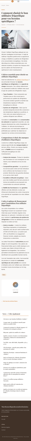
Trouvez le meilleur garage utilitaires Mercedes (13, 380)
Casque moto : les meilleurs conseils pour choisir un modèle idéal (14, 323)
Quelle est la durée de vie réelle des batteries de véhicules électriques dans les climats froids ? (15, 391)
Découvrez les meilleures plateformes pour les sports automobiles (14, 368)
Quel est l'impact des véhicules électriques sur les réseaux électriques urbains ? (14, 358)
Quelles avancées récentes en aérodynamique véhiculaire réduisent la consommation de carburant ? (15, 337)
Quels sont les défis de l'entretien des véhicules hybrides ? (13, 385)
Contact (3, 430)
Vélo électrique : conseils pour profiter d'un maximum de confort (14, 348)
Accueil (3, 5)
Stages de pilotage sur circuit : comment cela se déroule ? (15, 363)
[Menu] (18, 1)
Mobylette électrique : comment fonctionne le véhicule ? (15, 353)
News (7, 5)
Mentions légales (6, 427)
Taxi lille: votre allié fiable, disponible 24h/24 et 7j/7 (15, 343)
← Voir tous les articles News (9, 301)
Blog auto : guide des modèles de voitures (14, 332)
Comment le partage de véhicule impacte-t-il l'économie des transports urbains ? (15, 328)
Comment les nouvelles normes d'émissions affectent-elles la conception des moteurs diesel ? (14, 374)
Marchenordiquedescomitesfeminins (15, 407)
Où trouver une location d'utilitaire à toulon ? (15, 319)
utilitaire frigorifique (22, 79)
